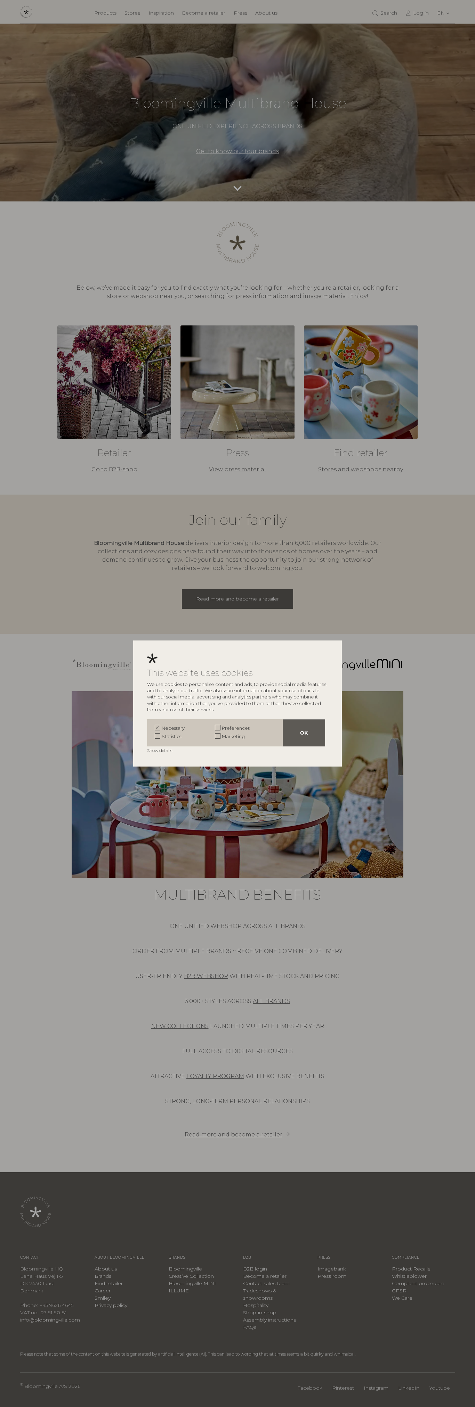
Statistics (171, 736)
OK (304, 733)
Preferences (236, 728)
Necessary (173, 728)
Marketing (233, 736)
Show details (160, 750)
